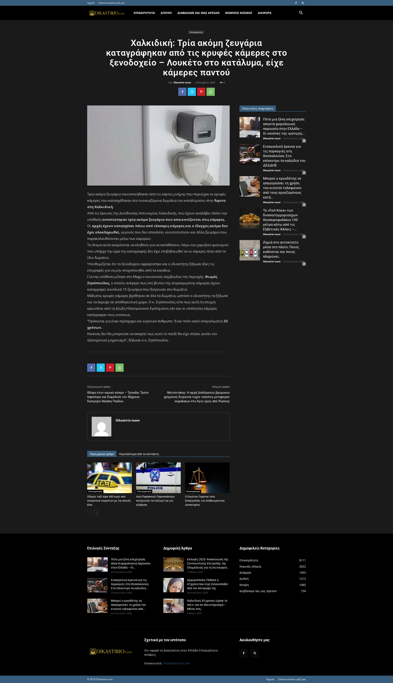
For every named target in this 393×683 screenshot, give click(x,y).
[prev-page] (89, 512)
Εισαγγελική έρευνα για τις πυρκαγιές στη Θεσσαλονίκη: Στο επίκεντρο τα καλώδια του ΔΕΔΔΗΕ (284, 155)
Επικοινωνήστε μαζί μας (112, 2)
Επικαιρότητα (196, 32)
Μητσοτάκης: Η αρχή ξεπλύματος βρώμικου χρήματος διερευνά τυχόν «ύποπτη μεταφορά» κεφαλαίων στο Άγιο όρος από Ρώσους (197, 397)
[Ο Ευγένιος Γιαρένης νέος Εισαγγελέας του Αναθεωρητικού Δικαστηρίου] (207, 477)
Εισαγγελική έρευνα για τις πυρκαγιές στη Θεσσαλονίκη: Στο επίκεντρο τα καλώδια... (130, 584)
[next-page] (96, 512)
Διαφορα (264, 13)
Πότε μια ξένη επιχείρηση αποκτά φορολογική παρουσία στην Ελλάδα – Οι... (130, 563)
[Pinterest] (201, 92)
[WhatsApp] (211, 92)
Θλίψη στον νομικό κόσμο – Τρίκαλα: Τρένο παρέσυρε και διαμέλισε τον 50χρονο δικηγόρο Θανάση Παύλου (118, 397)
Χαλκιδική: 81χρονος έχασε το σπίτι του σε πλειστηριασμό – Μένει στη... (207, 605)
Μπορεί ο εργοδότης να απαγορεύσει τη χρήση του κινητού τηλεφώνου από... (128, 605)
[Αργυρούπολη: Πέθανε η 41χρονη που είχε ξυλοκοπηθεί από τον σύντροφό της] (173, 585)
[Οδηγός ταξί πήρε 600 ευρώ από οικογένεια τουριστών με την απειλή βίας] (109, 477)
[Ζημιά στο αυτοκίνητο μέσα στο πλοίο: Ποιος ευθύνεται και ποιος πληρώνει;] (249, 250)
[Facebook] (296, 3)
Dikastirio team (182, 82)
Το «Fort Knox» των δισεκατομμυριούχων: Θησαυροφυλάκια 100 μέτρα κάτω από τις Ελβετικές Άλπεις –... (280, 219)
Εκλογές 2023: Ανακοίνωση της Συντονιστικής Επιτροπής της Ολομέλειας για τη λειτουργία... (208, 563)
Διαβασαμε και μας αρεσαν (198, 13)
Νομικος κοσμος (238, 13)
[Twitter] (303, 3)
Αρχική (91, 2)
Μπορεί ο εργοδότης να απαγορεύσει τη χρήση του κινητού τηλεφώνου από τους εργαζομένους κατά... (282, 187)
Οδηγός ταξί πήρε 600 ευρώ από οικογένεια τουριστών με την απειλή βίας (109, 500)
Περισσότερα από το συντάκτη (139, 454)
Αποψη (166, 13)
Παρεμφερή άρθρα (102, 454)
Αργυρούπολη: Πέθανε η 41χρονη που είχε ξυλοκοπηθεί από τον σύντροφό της (207, 584)
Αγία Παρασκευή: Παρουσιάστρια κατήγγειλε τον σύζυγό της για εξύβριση (155, 500)
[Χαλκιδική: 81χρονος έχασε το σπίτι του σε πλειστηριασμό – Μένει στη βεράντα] (173, 606)
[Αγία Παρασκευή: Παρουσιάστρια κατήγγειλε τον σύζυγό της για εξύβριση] (158, 477)
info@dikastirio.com (176, 663)
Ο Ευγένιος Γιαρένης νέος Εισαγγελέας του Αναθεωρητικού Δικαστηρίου (205, 500)
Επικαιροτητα (144, 13)
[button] (301, 13)
